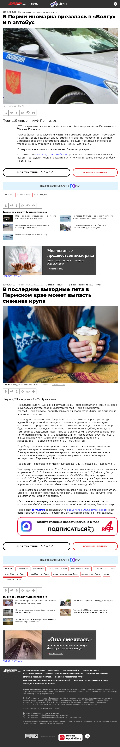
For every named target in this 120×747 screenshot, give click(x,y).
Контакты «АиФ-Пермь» (97, 674)
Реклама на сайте (71, 670)
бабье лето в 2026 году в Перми (86, 509)
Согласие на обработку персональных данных (41, 713)
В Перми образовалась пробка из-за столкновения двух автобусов (89, 226)
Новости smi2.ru (12, 276)
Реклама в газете (91, 670)
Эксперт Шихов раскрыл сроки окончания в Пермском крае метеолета (35, 620)
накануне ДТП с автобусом (51, 154)
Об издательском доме (34, 670)
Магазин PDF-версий (32, 674)
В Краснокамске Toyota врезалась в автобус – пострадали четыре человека (36, 217)
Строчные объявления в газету (37, 677)
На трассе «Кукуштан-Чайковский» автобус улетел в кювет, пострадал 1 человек (93, 217)
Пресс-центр (53, 670)
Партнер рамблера (48, 736)
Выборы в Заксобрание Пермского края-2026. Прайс (47, 680)
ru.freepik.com (58, 385)
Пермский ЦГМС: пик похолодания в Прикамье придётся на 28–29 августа (90, 611)
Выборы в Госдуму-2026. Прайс (69, 677)
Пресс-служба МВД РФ (13, 106)
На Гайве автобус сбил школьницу (31, 235)
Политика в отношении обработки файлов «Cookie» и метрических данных (52, 717)
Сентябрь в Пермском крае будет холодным (93, 601)
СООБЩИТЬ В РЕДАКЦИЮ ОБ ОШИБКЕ (39, 684)
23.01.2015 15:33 (9, 12)
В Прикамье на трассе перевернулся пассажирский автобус (32, 226)
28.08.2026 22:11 (10, 285)
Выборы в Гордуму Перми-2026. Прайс (91, 680)
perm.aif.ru (38, 509)
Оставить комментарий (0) (95, 172)
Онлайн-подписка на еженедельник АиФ (64, 674)
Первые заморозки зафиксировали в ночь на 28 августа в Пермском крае (35, 602)
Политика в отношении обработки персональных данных (45, 715)
